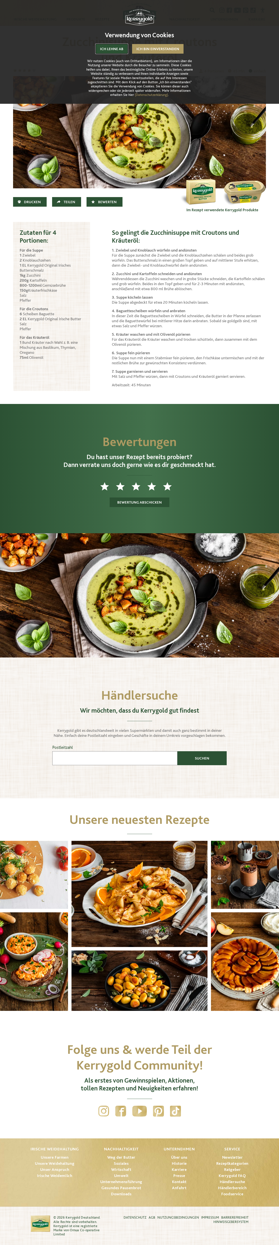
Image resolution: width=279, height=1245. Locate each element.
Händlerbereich (232, 1187)
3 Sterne (139, 486)
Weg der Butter (121, 1157)
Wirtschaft (121, 1169)
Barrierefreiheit (234, 1217)
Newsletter (232, 1157)
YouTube (139, 1111)
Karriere (179, 1169)
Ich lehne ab (111, 49)
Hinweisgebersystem (230, 1222)
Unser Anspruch (54, 1169)
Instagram (103, 1111)
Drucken (32, 202)
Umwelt (121, 1175)
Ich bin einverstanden (157, 49)
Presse (179, 1175)
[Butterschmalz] (244, 184)
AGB (152, 1217)
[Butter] (200, 184)
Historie (179, 1163)
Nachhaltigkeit (121, 1148)
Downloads (121, 1193)
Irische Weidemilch (54, 1175)
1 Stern (108, 486)
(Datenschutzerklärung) (151, 95)
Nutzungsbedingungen (178, 1217)
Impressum (210, 1217)
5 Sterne (171, 486)
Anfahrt (179, 1187)
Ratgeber (232, 1169)
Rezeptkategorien (232, 1163)
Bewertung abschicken (139, 502)
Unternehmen (179, 1148)
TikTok (175, 1111)
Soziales (121, 1163)
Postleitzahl (62, 747)
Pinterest (158, 1111)
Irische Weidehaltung (55, 1148)
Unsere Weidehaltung (54, 1163)
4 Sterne (155, 486)
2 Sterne (124, 486)
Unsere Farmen (54, 1157)
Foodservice (232, 1193)
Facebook (120, 1111)
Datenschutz (135, 1217)
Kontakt (179, 1181)
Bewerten (107, 202)
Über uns (179, 1157)
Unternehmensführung (121, 1181)
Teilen (69, 202)
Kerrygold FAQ (232, 1175)
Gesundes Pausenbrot (121, 1187)
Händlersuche (232, 1181)
